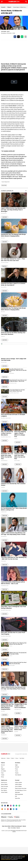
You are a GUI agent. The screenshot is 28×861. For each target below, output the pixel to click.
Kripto (2, 772)
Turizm (16, 770)
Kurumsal (17, 780)
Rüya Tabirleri (4, 790)
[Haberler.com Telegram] (14, 809)
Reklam (8, 758)
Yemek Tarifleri (4, 792)
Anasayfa (3, 7)
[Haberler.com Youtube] (8, 809)
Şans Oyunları (4, 788)
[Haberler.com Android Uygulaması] (10, 817)
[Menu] (2, 1)
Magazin (9, 7)
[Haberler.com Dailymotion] (16, 809)
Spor (2, 766)
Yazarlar (16, 772)
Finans (16, 768)
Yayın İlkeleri (22, 758)
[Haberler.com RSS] (2, 809)
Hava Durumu (4, 782)
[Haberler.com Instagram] (11, 806)
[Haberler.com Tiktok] (11, 809)
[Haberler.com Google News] (2, 806)
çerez (24, 855)
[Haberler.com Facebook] (5, 806)
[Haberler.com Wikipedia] (5, 809)
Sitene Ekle (17, 798)
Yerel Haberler (18, 774)
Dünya (2, 776)
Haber (9, 827)
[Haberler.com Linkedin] (14, 806)
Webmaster (17, 792)
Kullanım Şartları (18, 782)
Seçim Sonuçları (4, 786)
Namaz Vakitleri (4, 784)
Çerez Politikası (18, 786)
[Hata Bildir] (13, 830)
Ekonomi (3, 765)
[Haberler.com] (5, 754)
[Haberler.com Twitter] (8, 806)
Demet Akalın (4, 185)
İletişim (12, 758)
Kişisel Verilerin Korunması (20, 788)
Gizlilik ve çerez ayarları (6, 830)
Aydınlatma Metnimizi (5, 859)
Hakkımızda (3, 758)
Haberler (3, 762)
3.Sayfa (2, 774)
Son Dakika (3, 770)
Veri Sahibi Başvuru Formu (20, 790)
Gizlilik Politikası (18, 784)
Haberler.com (4, 780)
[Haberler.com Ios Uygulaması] (4, 817)
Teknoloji (17, 766)
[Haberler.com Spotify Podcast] (19, 806)
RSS (16, 796)
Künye (17, 758)
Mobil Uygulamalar (19, 794)
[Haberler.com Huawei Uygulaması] (17, 817)
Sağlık (16, 765)
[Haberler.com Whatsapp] (16, 806)
